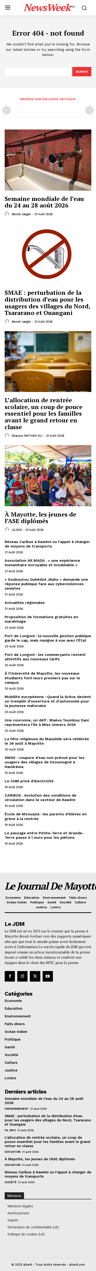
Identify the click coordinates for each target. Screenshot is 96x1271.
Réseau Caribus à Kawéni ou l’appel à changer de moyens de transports (47, 543)
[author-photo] (8, 214)
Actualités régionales (25, 602)
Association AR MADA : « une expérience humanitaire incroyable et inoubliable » (42, 562)
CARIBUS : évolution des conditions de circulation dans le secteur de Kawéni (40, 797)
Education (13, 1151)
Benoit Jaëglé (21, 214)
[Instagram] (22, 976)
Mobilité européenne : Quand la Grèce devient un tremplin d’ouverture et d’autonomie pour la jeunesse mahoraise (48, 701)
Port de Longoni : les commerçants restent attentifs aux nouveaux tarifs (45, 656)
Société (11, 1182)
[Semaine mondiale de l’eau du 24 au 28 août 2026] (48, 159)
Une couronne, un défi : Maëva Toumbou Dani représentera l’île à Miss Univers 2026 (47, 722)
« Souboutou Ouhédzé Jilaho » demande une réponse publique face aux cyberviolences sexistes (46, 584)
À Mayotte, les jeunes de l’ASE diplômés (40, 517)
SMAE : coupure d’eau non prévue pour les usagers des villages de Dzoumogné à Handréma (44, 762)
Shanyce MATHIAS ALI (27, 435)
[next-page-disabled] (89, 110)
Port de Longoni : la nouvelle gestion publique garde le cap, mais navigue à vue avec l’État (48, 638)
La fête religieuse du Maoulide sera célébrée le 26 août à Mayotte (47, 741)
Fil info (10, 1130)
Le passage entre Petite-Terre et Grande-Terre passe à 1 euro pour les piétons (44, 835)
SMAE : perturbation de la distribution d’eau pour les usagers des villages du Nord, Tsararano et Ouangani (47, 302)
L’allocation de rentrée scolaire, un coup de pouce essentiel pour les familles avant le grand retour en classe (43, 413)
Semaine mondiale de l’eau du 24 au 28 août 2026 (44, 202)
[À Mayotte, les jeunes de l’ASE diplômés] (48, 475)
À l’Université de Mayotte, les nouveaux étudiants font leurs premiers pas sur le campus (42, 677)
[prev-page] (6, 110)
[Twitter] (35, 976)
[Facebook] (10, 976)
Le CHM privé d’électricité (29, 781)
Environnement (17, 1108)
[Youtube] (48, 976)
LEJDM (17, 530)
